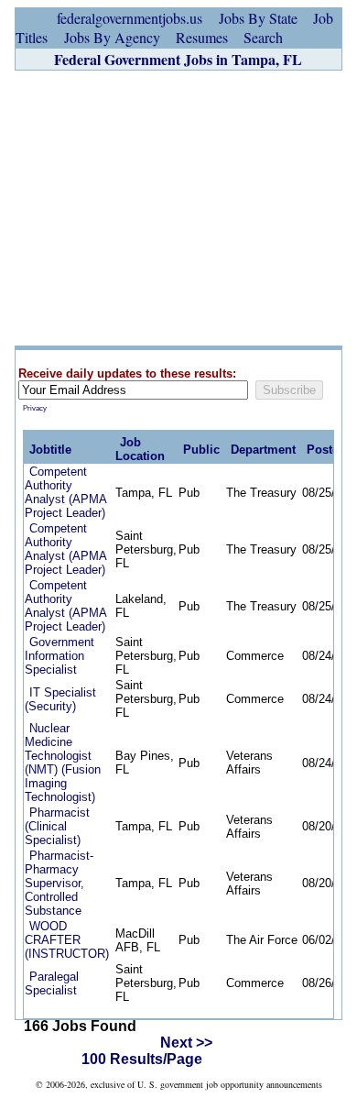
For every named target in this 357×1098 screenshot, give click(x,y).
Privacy (35, 408)
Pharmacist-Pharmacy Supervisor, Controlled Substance (59, 883)
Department (263, 449)
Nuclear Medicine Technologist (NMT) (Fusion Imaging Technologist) (63, 762)
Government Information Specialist (59, 655)
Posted (326, 449)
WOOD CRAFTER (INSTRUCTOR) (67, 940)
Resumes (202, 37)
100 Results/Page (141, 1059)
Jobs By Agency (112, 37)
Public (201, 449)
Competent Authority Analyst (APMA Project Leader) (65, 492)
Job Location (140, 449)
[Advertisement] (178, 208)
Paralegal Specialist (52, 983)
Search (263, 37)
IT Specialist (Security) (60, 699)
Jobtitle (50, 449)
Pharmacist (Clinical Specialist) (57, 826)
